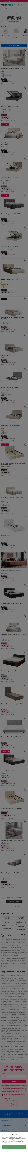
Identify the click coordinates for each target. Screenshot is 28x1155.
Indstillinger (14, 1151)
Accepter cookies (14, 1147)
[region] (14, 1143)
